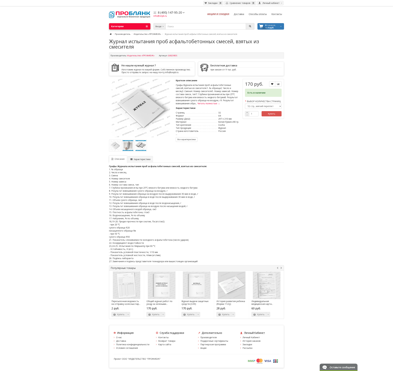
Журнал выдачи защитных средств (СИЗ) (194, 302)
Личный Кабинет (251, 337)
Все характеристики (186, 139)
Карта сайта (164, 344)
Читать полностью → (208, 103)
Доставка (121, 340)
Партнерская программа (213, 344)
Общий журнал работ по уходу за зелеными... (159, 302)
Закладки (247, 344)
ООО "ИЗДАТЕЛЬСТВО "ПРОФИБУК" (141, 358)
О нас (119, 337)
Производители (208, 337)
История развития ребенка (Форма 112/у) (230, 302)
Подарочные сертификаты (214, 340)
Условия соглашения (127, 347)
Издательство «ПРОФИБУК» (147, 34)
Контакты (163, 337)
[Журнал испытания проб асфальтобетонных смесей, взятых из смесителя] (141, 108)
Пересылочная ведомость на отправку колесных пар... (125, 302)
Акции (203, 347)
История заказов (252, 340)
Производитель (122, 34)
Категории (117, 26)
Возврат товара (166, 340)
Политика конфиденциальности (132, 344)
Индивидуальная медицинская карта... (262, 302)
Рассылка (247, 347)
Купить (271, 113)
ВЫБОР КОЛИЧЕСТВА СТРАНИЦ (264, 101)
